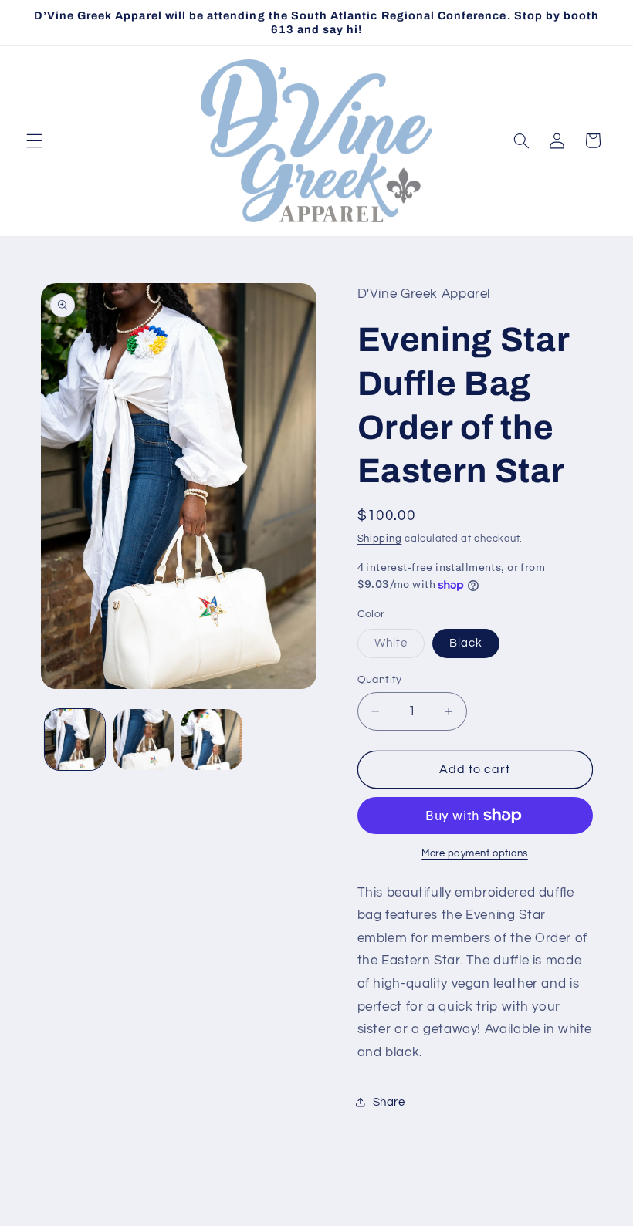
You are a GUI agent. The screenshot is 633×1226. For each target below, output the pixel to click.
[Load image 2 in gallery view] (143, 739)
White (399, 647)
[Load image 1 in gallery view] (75, 739)
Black (465, 643)
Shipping (379, 539)
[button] (34, 140)
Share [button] (389, 1102)
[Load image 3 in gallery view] (211, 739)
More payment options (474, 854)
